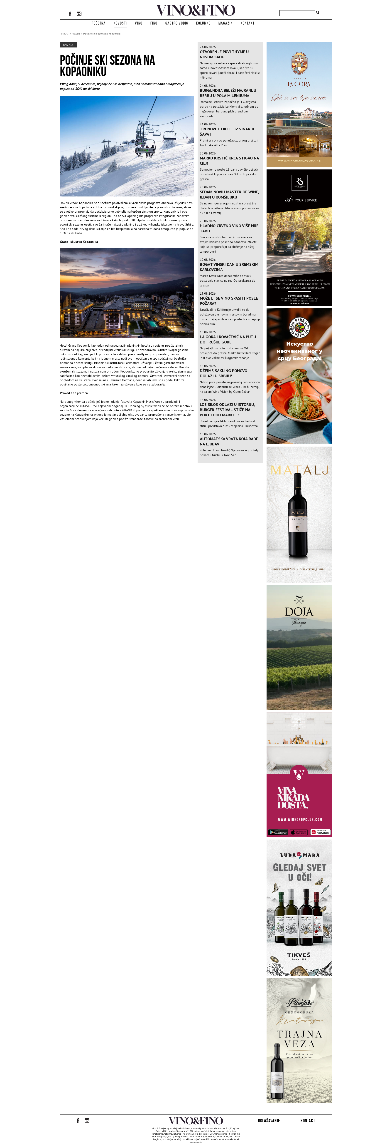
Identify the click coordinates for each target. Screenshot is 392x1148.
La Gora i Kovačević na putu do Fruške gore (228, 339)
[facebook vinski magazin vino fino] (70, 14)
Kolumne (203, 23)
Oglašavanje (269, 1120)
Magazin (225, 23)
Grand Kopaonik (79, 345)
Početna (99, 23)
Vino (138, 23)
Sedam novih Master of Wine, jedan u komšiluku (229, 194)
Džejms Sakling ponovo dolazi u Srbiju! (223, 373)
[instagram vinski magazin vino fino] (79, 14)
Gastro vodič (176, 23)
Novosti (120, 23)
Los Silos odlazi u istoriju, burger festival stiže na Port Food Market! (227, 409)
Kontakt (248, 23)
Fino (153, 23)
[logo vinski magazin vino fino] (196, 14)
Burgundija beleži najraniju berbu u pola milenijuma (228, 93)
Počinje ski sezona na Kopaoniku (101, 33)
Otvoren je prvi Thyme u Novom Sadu (224, 54)
